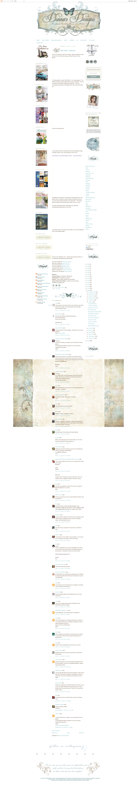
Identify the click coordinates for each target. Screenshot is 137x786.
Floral (87, 181)
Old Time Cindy (58, 494)
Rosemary (57, 514)
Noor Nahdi (57, 592)
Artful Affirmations (65, 266)
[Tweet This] (56, 285)
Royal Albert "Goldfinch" (93, 313)
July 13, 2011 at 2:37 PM (62, 597)
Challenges (88, 174)
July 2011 (90, 302)
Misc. (87, 202)
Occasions (88, 208)
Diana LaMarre (58, 419)
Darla (56, 430)
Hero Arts (88, 187)
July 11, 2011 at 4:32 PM (62, 350)
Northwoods (88, 206)
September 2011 (92, 298)
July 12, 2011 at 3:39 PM (62, 511)
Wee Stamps (88, 227)
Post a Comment (56, 730)
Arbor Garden (91, 323)
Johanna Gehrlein (59, 371)
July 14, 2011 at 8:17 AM (62, 628)
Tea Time (58, 288)
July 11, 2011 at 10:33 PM (62, 400)
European (88, 180)
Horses (87, 190)
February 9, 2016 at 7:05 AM (63, 727)
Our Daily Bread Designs (91, 209)
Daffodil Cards (40, 292)
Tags (87, 222)
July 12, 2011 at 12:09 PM (62, 500)
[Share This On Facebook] (53, 285)
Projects (87, 213)
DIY (77, 40)
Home (68, 732)
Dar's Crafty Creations (42, 273)
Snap (56, 303)
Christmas (88, 176)
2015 (88, 282)
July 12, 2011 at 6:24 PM (62, 560)
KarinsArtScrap (41, 280)
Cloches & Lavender (42, 298)
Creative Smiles (41, 277)
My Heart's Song (41, 302)
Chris (56, 404)
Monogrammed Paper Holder (94, 311)
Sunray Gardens (59, 327)
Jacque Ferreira (59, 650)
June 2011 (90, 328)
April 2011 (90, 332)
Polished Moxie (58, 670)
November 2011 (92, 294)
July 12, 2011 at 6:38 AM (62, 434)
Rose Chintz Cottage (66, 261)
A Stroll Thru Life (66, 263)
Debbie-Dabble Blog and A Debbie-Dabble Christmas (67, 459)
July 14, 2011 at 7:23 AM (62, 606)
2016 (88, 280)
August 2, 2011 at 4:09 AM (63, 700)
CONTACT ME (39, 42)
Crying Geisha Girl (92, 303)
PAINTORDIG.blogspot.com (61, 610)
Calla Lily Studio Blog (42, 295)
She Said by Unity (92, 315)
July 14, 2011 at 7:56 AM (62, 614)
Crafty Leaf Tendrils (92, 321)
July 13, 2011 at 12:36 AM (62, 579)
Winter (87, 229)
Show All (50, 305)
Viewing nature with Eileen (43, 283)
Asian (87, 167)
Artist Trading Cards (90, 166)
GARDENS (71, 40)
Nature (87, 204)
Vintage (87, 225)
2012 (88, 288)
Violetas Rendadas (59, 704)
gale (56, 695)
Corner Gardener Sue (60, 564)
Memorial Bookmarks (90, 197)
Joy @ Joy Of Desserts (60, 572)
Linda (56, 601)
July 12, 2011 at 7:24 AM (62, 443)
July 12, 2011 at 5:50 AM (62, 426)
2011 (88, 290)
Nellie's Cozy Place (41, 289)
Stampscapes (89, 218)
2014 (88, 284)
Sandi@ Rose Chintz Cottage (61, 354)
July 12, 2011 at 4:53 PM (62, 522)
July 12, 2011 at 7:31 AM (62, 455)
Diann (56, 632)
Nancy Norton (58, 682)
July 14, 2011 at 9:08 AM (62, 646)
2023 (88, 266)
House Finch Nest (92, 319)
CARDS (65, 40)
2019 (88, 274)
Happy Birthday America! (93, 325)
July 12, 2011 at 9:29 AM (62, 480)
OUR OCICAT (83, 40)
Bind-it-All (88, 171)
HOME (37, 40)
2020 (88, 272)
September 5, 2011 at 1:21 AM (64, 710)
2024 (88, 264)
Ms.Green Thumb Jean (67, 269)
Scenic (87, 215)
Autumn (87, 169)
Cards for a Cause (90, 173)
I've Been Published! (92, 305)
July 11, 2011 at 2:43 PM (62, 324)
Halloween (88, 185)
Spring (87, 216)
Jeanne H (57, 534)
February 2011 (91, 336)
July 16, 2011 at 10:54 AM (62, 666)
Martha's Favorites (66, 264)
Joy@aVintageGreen (60, 394)
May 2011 (90, 330)
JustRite (87, 194)
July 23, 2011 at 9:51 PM (62, 691)
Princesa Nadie (58, 446)
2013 (88, 286)
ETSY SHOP (91, 40)
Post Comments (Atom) (63, 735)
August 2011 (91, 300)
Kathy (56, 618)
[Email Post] (65, 287)
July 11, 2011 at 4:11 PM (62, 335)
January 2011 (91, 338)
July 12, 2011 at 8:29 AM (62, 471)
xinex (56, 385)
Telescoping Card (92, 309)
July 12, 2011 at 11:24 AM (62, 491)
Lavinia (87, 195)
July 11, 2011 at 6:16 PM (62, 382)
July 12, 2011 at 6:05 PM (62, 540)
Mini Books (88, 201)
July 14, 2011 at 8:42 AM (62, 639)
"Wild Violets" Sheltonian (93, 317)
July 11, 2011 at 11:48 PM (62, 408)
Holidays (87, 188)
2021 (88, 270)
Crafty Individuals (89, 178)
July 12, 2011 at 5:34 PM (62, 531)
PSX (87, 211)
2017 (88, 278)
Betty (56, 582)
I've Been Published (90, 192)
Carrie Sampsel (58, 659)
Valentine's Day (89, 223)
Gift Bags (88, 183)
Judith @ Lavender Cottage (61, 338)
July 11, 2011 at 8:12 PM (62, 391)
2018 (88, 276)
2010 (88, 340)
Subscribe (93, 76)
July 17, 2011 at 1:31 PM (62, 679)
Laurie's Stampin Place (42, 286)
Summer (87, 220)
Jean (56, 525)
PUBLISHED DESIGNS (56, 40)
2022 (88, 268)
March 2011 (91, 334)
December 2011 (92, 292)
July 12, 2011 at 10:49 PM (62, 568)
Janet (56, 642)
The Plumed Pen (67, 268)
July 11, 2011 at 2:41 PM (62, 310)
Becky (56, 411)
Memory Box (88, 199)
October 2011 (91, 296)
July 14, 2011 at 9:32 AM (62, 656)
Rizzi (56, 504)
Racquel (57, 437)
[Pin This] (59, 285)
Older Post (81, 732)
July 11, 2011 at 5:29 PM (62, 368)
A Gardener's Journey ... (93, 307)
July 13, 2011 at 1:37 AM (62, 588)
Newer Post (54, 732)
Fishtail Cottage (67, 271)
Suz (56, 544)
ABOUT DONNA (45, 40)
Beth (56, 484)
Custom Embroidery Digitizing (62, 725)
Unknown (57, 713)
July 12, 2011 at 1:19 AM (62, 415)
